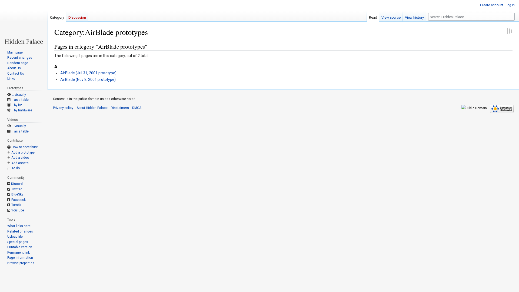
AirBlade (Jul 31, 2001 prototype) (88, 73)
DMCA (136, 108)
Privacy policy (63, 108)
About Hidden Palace (92, 108)
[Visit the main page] (23, 22)
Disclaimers (120, 108)
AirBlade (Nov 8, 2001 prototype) (88, 79)
